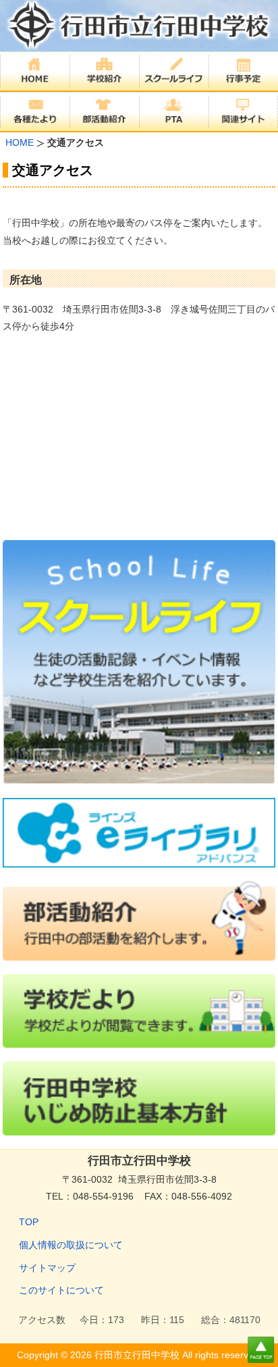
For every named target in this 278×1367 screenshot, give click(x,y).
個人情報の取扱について (71, 1244)
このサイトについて (61, 1290)
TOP (28, 1221)
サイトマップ (47, 1267)
